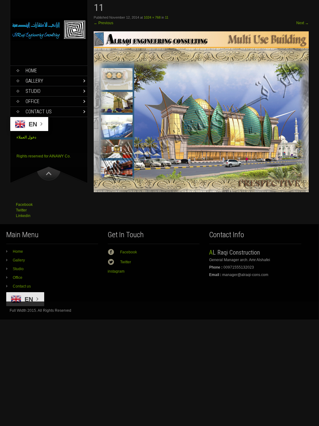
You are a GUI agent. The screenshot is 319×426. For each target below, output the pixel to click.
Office (33, 101)
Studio (33, 91)
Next (302, 23)
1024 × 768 (152, 17)
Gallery (34, 81)
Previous (103, 23)
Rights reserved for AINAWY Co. (43, 156)
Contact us (39, 112)
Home (31, 71)
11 (166, 17)
